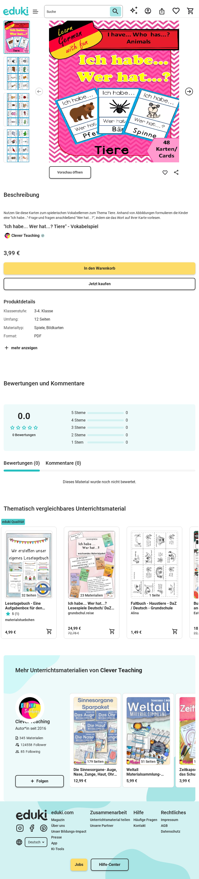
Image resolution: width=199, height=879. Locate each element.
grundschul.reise (81, 613)
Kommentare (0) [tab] (63, 463)
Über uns (58, 826)
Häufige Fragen (145, 820)
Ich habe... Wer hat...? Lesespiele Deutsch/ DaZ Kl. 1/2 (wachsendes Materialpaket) (89, 605)
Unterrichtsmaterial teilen (110, 820)
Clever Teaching (25, 235)
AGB (164, 826)
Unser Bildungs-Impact (68, 831)
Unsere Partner (101, 826)
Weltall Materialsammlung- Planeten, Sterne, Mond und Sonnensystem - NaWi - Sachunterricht (146, 772)
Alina (135, 613)
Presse (56, 837)
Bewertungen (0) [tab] (22, 463)
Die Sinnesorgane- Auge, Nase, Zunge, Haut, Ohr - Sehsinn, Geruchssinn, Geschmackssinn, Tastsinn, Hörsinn (95, 772)
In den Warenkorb (99, 268)
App (54, 843)
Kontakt (139, 826)
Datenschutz (170, 831)
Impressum (169, 820)
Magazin (58, 820)
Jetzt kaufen (100, 284)
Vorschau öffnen (70, 172)
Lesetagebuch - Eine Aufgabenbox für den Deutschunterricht (23, 605)
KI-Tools (57, 849)
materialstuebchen (19, 620)
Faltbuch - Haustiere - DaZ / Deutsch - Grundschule (154, 605)
